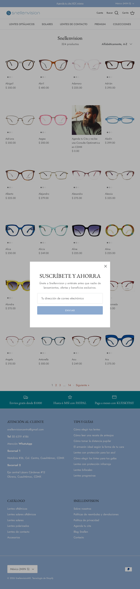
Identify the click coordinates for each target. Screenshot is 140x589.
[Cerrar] (106, 266)
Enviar (70, 310)
